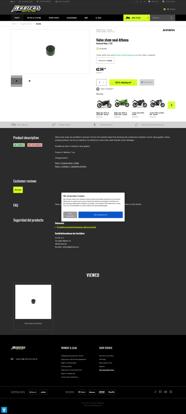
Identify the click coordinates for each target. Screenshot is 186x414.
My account (170, 1)
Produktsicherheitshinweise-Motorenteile (76, 227)
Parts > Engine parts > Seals (67, 163)
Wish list (155, 1)
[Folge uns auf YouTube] (165, 392)
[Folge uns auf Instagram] (171, 392)
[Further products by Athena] (169, 30)
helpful (20, 145)
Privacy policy (66, 366)
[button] (4, 410)
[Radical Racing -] (35, 348)
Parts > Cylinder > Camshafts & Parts (70, 166)
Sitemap (102, 359)
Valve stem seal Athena (33, 323)
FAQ (15, 205)
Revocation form (105, 363)
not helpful (36, 145)
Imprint (102, 366)
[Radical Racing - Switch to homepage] (26, 9)
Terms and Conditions (69, 377)
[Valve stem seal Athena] (33, 302)
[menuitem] (26, 1)
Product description (26, 138)
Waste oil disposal (68, 373)
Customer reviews (24, 181)
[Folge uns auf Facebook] (160, 392)
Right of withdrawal (68, 363)
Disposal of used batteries (71, 370)
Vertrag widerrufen (106, 370)
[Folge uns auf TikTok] (155, 392)
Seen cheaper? (107, 89)
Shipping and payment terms (72, 356)
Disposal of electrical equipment (73, 359)
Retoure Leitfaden (106, 356)
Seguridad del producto (28, 220)
